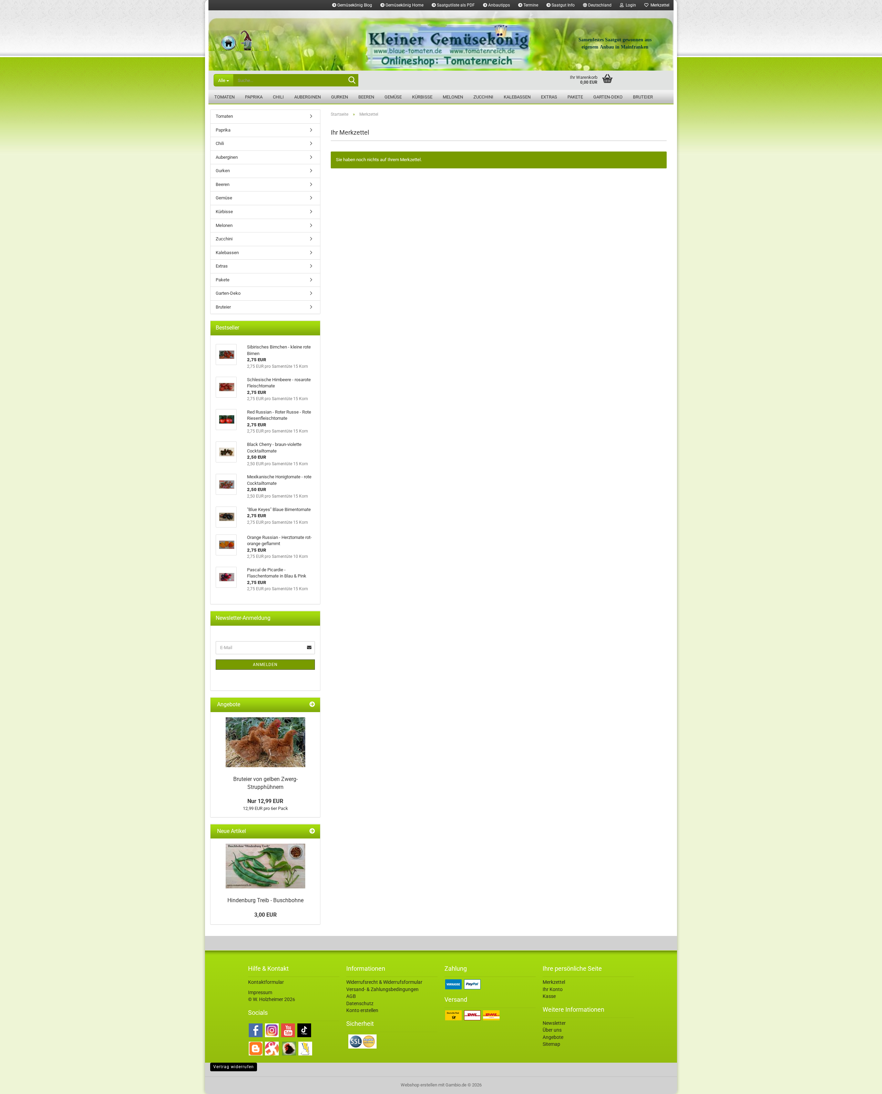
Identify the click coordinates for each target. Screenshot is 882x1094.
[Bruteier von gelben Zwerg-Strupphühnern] (265, 742)
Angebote (553, 1037)
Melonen (453, 97)
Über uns (552, 1030)
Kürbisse (422, 97)
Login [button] (630, 5)
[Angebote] (312, 705)
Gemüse (393, 97)
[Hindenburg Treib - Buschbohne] (265, 866)
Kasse (549, 996)
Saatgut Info (563, 5)
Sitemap (551, 1044)
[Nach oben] (863, 1083)
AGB (351, 996)
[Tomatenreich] (441, 40)
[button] (597, 5)
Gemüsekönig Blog (354, 5)
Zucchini (483, 97)
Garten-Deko (608, 97)
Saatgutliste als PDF (455, 5)
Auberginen (307, 97)
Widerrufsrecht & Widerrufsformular (384, 982)
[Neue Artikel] (312, 831)
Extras (549, 97)
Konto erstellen (362, 1010)
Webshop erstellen (419, 1084)
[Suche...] (351, 80)
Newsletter (554, 1023)
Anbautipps (498, 5)
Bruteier (643, 97)
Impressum (260, 992)
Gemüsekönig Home (403, 5)
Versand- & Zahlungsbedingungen (382, 989)
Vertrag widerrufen (233, 1066)
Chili (278, 97)
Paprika (254, 97)
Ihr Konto (553, 989)
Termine (530, 5)
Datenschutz (359, 1003)
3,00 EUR (265, 914)
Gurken (339, 97)
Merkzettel (658, 5)
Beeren (366, 97)
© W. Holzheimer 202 (270, 999)
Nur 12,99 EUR (265, 801)
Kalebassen (517, 97)
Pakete (575, 97)
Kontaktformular (266, 982)
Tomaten (224, 97)
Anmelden (265, 664)
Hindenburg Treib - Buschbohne (265, 900)
